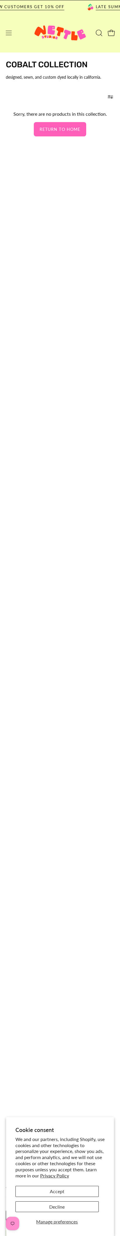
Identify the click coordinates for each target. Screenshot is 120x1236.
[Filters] (110, 97)
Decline (57, 1206)
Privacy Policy (54, 1175)
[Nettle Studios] (60, 33)
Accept (57, 1191)
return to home (60, 129)
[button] (98, 33)
